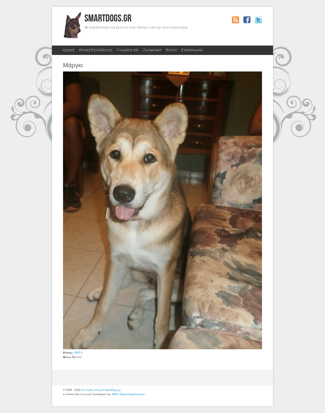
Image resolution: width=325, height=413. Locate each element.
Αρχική (69, 50)
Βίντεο (171, 50)
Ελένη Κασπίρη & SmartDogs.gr (101, 390)
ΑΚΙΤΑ (78, 352)
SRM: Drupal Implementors (128, 394)
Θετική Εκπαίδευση (94, 51)
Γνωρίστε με (127, 51)
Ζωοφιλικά (151, 51)
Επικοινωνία (192, 50)
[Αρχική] (72, 38)
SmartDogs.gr (107, 18)
